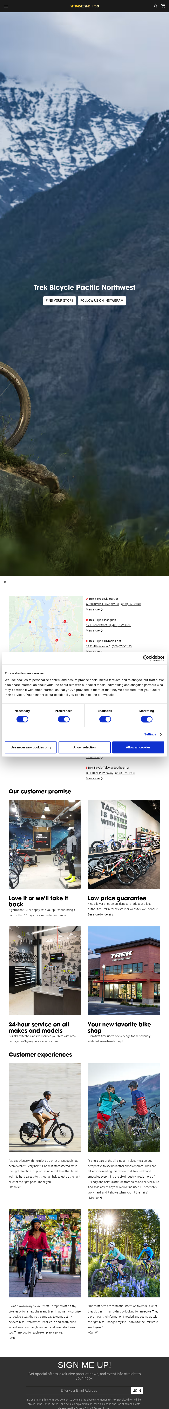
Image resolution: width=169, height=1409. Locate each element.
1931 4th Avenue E (98, 646)
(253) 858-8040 (131, 604)
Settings (150, 734)
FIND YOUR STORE (59, 301)
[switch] (64, 719)
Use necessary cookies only (31, 747)
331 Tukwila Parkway (99, 773)
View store (93, 609)
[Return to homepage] (5, 582)
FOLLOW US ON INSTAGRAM (101, 301)
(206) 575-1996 (125, 773)
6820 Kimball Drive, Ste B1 (102, 604)
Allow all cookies (138, 747)
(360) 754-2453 (122, 646)
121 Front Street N (98, 625)
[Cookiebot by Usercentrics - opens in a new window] (146, 658)
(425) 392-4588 (121, 625)
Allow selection (84, 747)
